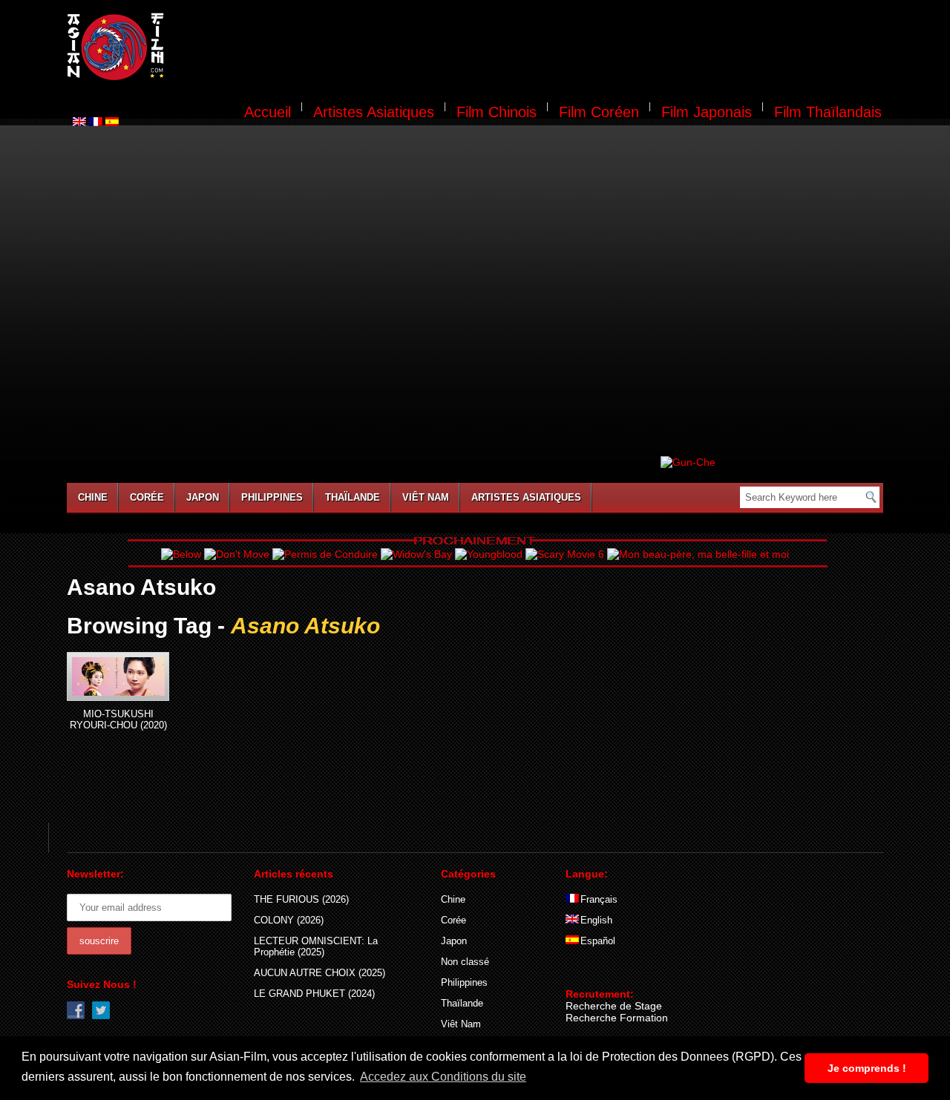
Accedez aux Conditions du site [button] (443, 1076)
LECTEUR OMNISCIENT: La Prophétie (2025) (316, 946)
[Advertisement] (533, 49)
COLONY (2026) (289, 920)
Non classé (465, 961)
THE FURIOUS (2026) (301, 899)
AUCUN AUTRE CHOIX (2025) (319, 972)
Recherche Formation (617, 1018)
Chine (93, 497)
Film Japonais (706, 112)
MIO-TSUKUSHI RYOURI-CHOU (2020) (118, 719)
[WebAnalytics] (595, 972)
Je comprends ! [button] (867, 1068)
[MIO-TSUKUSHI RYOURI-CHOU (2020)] (118, 676)
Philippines (272, 497)
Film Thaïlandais (828, 112)
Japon (202, 497)
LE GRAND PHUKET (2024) (314, 993)
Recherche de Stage (614, 1006)
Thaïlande (352, 497)
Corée (147, 497)
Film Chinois (496, 112)
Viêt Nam (425, 497)
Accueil (267, 112)
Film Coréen (599, 112)
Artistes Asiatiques (373, 112)
